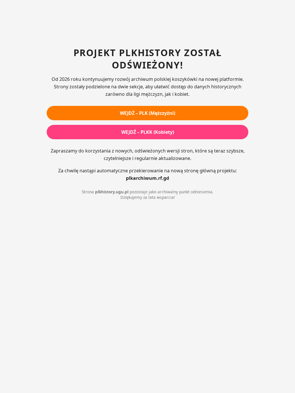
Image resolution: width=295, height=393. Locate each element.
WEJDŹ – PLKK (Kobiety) (147, 132)
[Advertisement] (147, 24)
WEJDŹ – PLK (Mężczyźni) (147, 113)
